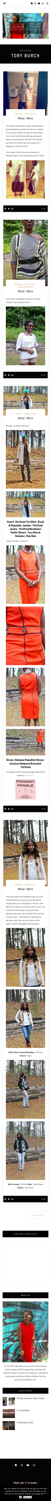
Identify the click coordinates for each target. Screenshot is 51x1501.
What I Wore (25, 118)
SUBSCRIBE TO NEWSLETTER (25, 1234)
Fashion (18, 114)
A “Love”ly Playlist (23, 1410)
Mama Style (30, 114)
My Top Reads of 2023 (25, 1422)
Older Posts (38, 1215)
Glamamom (29, 775)
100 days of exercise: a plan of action (30, 1398)
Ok (20, 1497)
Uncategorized (25, 287)
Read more (27, 1497)
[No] (47, 1493)
